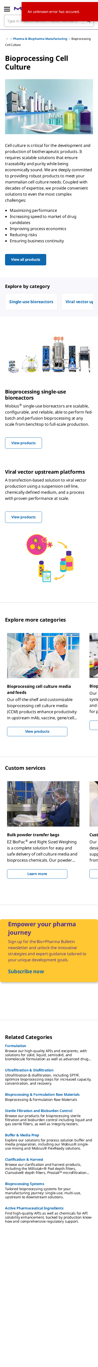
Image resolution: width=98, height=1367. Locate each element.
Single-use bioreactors (31, 301)
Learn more (37, 873)
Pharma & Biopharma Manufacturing (40, 39)
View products (37, 731)
